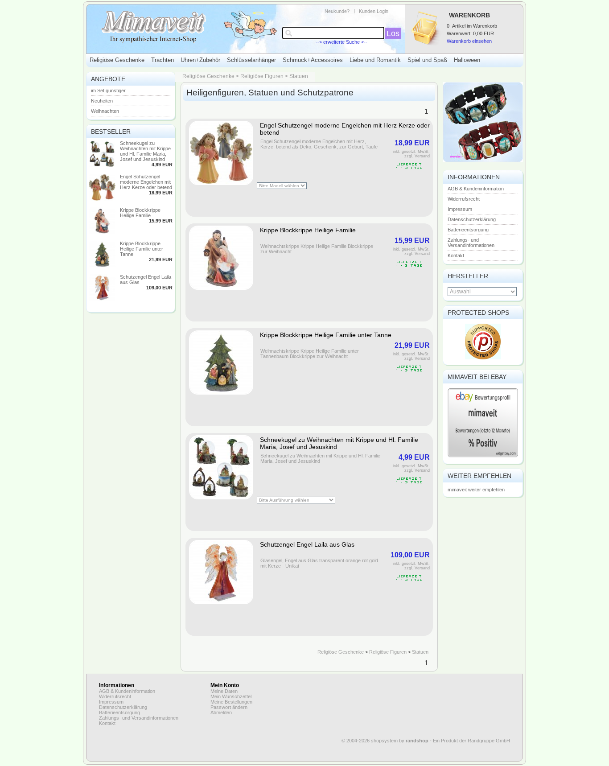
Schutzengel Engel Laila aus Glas (307, 544)
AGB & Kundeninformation (476, 188)
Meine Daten (224, 691)
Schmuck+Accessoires (313, 60)
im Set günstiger (108, 90)
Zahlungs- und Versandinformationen (471, 242)
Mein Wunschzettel (230, 696)
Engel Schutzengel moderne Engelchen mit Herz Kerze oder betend (146, 182)
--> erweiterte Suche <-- (341, 42)
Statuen (298, 76)
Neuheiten (102, 100)
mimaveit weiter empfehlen (476, 489)
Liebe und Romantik (375, 60)
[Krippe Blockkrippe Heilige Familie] (102, 232)
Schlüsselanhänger (251, 60)
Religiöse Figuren (262, 76)
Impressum (460, 209)
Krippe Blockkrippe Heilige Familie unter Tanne (141, 249)
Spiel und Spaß (427, 60)
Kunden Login (373, 11)
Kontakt (456, 255)
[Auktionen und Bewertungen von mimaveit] (483, 456)
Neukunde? (337, 11)
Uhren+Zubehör (200, 60)
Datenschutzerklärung (472, 219)
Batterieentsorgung (468, 229)
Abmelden (221, 712)
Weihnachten (105, 111)
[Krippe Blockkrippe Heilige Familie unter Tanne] (102, 265)
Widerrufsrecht (464, 199)
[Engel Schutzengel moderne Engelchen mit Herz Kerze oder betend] (102, 199)
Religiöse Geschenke (117, 60)
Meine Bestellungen (231, 701)
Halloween (467, 60)
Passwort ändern (228, 707)
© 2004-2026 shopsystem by (385, 740)
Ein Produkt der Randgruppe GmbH (471, 740)
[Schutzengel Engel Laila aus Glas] (102, 299)
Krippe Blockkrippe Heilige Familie (140, 212)
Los (393, 33)
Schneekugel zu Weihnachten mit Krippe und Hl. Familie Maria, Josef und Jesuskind (145, 151)
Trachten (162, 60)
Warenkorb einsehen (469, 41)
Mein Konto (224, 685)
